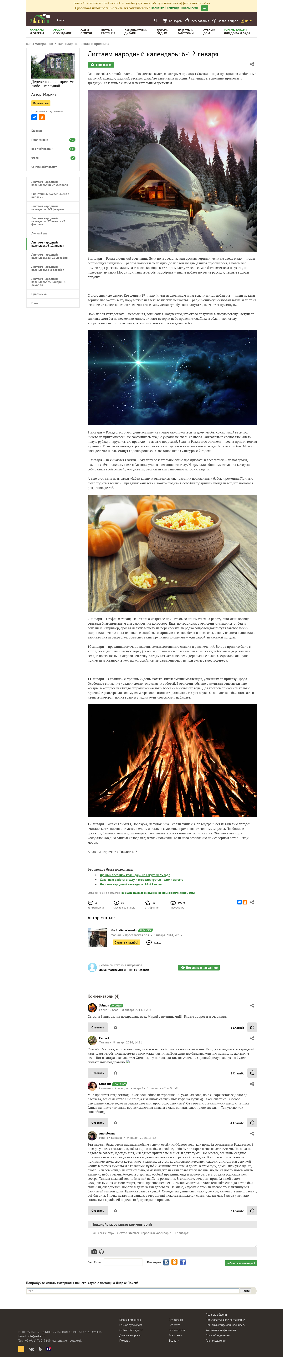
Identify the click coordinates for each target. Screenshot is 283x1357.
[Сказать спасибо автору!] (252, 1027)
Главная (36, 130)
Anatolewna (107, 1133)
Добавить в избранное (202, 967)
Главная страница (130, 1320)
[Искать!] (155, 20)
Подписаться (41, 103)
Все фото (174, 1325)
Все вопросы (177, 1330)
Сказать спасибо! (126, 942)
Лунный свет (40, 233)
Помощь (124, 1340)
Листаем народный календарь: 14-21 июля (131, 884)
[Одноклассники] (42, 117)
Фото (51, 157)
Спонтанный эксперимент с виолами (50, 195)
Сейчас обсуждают (44, 166)
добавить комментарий (241, 1263)
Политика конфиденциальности (225, 1325)
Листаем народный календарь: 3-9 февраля (47, 207)
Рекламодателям (216, 1340)
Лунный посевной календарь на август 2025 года (135, 875)
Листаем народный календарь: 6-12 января (47, 244)
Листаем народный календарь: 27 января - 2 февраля (48, 221)
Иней (35, 303)
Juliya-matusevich (111, 970)
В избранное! (103, 64)
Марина (49, 94)
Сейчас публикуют (130, 1325)
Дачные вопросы (130, 1335)
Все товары (176, 1320)
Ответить (97, 1027)
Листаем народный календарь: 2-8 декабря (47, 268)
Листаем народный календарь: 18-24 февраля (49, 183)
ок (204, 8)
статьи (192, 892)
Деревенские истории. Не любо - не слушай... (52, 83)
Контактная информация (221, 1330)
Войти (249, 21)
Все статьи (175, 1335)
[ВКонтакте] (34, 117)
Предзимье (39, 293)
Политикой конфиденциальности (174, 8)
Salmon (104, 1005)
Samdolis (105, 1084)
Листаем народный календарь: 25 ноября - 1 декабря (48, 281)
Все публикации (51, 148)
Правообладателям (218, 1335)
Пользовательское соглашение (225, 1320)
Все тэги (174, 1340)
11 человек (141, 970)
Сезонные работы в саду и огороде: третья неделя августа (141, 880)
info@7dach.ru (37, 1336)
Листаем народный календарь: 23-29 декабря (49, 256)
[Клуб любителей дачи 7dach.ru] (40, 18)
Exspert (104, 1038)
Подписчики (51, 139)
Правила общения (217, 1314)
